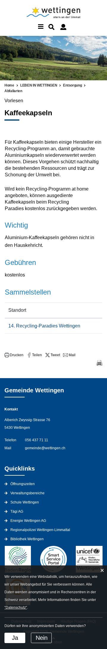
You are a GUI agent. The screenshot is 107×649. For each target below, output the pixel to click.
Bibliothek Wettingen (27, 539)
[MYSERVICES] (63, 27)
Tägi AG (16, 511)
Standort (17, 310)
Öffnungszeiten (22, 484)
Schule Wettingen (24, 502)
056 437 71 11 (36, 440)
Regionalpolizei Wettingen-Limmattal (40, 530)
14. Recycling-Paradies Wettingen (44, 325)
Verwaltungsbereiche (27, 493)
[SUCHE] (51, 27)
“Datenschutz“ (15, 607)
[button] (13, 355)
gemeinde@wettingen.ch (45, 448)
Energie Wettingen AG (28, 521)
